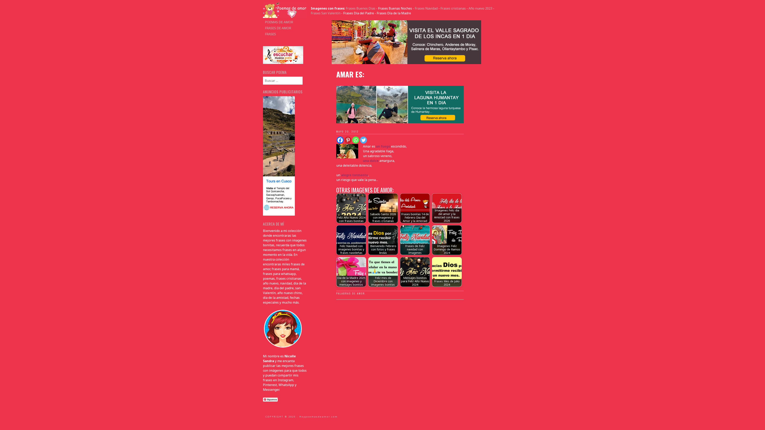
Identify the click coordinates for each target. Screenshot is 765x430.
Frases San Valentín (325, 13)
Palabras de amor (350, 293)
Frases (270, 34)
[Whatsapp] (355, 140)
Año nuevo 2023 (480, 8)
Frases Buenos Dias (360, 8)
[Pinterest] (347, 140)
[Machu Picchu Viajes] (406, 63)
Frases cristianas (453, 8)
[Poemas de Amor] (285, 17)
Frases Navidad (426, 8)
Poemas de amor (279, 22)
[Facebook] (340, 140)
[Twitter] (363, 140)
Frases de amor (278, 28)
